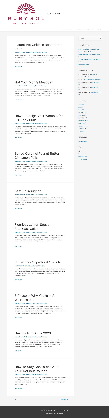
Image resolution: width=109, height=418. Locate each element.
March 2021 (81, 110)
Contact (99, 29)
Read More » (18, 66)
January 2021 (82, 115)
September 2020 (83, 126)
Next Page (64, 399)
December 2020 (83, 118)
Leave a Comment (20, 52)
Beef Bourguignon (28, 191)
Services (78, 29)
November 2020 (83, 120)
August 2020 (82, 128)
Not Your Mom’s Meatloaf (34, 82)
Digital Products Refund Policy (49, 410)
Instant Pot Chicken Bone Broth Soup (88, 49)
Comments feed (82, 156)
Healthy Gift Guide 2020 (33, 333)
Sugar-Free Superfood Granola (38, 262)
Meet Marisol (70, 29)
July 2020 (81, 131)
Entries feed (81, 154)
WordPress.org (82, 159)
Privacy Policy (64, 410)
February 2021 (82, 112)
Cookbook (86, 29)
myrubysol (53, 13)
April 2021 (81, 107)
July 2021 (81, 104)
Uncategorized (30, 52)
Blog (93, 29)
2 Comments (18, 265)
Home (62, 29)
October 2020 (82, 123)
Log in (80, 151)
